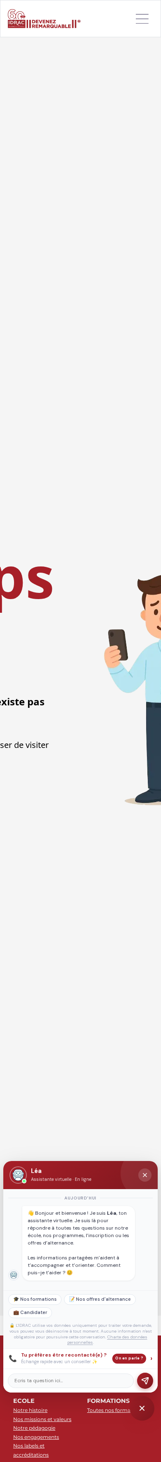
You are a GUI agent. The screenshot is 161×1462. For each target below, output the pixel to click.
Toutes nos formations (115, 1410)
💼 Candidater (30, 1312)
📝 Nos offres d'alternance (100, 1299)
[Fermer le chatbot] (145, 1175)
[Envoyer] (145, 1381)
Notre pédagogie (34, 1428)
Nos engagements (36, 1437)
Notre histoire (30, 1410)
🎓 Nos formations (35, 1299)
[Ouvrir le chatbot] (142, 1408)
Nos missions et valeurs (42, 1419)
